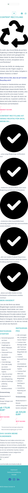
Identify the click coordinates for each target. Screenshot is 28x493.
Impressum (14, 470)
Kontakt (14, 474)
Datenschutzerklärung (14, 472)
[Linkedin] (18, 479)
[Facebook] (22, 13)
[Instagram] (26, 13)
